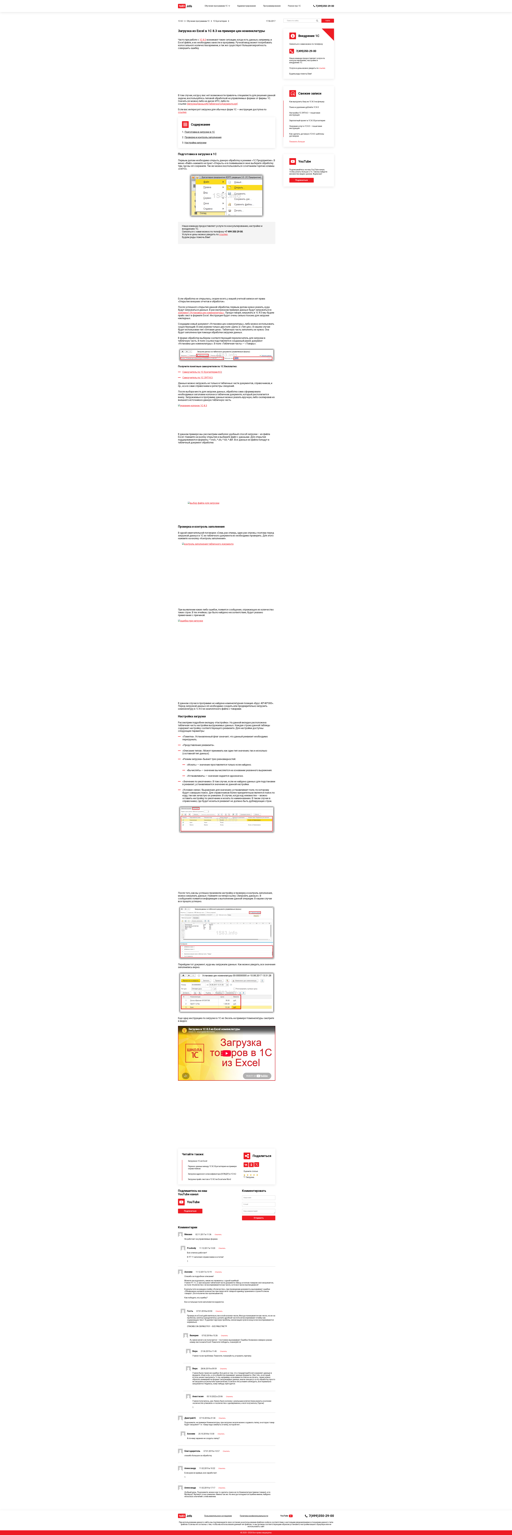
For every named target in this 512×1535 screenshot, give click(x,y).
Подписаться (190, 1211)
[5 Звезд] (256, 1175)
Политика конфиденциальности (254, 1516)
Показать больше (297, 142)
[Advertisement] (222, 72)
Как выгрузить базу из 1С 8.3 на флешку (306, 102)
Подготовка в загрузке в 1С (200, 132)
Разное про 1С (294, 6)
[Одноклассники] (251, 1164)
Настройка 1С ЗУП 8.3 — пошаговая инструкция (304, 114)
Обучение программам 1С (216, 6)
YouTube (284, 1516)
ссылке (182, 112)
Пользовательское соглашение (218, 1516)
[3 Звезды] (250, 1175)
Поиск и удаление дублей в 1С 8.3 (304, 107)
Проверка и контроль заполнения (203, 137)
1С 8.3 (202, 39)
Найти (327, 21)
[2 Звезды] (246, 1175)
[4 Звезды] (253, 1175)
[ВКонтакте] (246, 1164)
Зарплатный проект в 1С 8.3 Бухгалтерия (307, 120)
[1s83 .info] (185, 6)
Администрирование (246, 6)
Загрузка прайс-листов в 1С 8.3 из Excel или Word (209, 1179)
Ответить (218, 1235)
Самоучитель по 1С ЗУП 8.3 (197, 377)
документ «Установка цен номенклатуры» (201, 312)
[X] (256, 1164)
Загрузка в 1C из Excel (197, 1161)
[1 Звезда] (244, 1175)
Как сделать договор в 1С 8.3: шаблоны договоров (306, 135)
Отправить (259, 1218)
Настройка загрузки (195, 142)
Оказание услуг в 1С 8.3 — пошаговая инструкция (305, 127)
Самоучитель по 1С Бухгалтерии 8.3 (201, 372)
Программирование (272, 6)
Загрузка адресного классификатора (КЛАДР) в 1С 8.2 (212, 1174)
